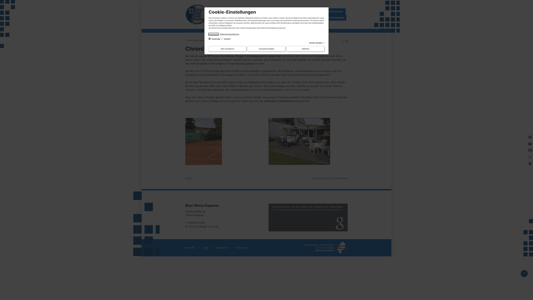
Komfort (227, 39)
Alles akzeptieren (227, 49)
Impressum (213, 34)
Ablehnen (305, 49)
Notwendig (215, 39)
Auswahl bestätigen (266, 49)
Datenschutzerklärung (229, 34)
